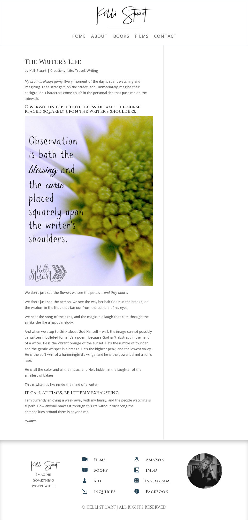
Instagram (157, 481)
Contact (165, 36)
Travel (80, 70)
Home (78, 36)
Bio (97, 481)
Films (142, 36)
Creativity (57, 70)
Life (70, 70)
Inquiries (104, 491)
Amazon (155, 459)
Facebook (157, 491)
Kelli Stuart (37, 70)
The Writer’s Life (53, 62)
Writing (92, 70)
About (99, 36)
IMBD (151, 470)
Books (121, 36)
